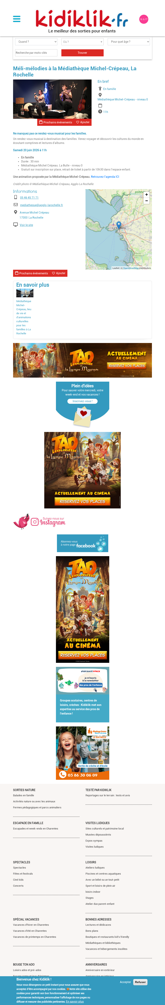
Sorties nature (24, 790)
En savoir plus (75, 1001)
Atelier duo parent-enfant (100, 903)
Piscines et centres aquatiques (103, 873)
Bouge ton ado (24, 964)
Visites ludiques (98, 823)
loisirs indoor (93, 891)
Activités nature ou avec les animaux (34, 801)
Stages (90, 897)
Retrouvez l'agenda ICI (105, 176)
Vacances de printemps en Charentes (34, 936)
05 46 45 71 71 (29, 197)
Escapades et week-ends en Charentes (35, 828)
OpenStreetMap (131, 268)
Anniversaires (96, 964)
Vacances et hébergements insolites (106, 948)
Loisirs (91, 862)
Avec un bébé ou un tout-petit (102, 879)
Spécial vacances (26, 919)
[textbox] (82, 41)
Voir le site (26, 225)
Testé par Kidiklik (98, 790)
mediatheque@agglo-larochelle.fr (41, 205)
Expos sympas (94, 840)
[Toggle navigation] (16, 19)
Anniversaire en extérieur (100, 970)
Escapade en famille (28, 823)
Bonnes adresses (98, 919)
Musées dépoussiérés (98, 834)
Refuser (140, 982)
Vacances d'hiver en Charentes (31, 924)
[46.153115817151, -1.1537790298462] (118, 225)
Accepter (125, 982)
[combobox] (82, 41)
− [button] (146, 200)
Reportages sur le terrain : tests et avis (108, 795)
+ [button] (146, 194)
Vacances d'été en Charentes (30, 930)
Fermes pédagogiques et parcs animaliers (37, 807)
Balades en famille (23, 795)
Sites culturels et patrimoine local (105, 828)
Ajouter (85, 122)
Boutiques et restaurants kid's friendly (107, 936)
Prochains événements (57, 122)
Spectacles (21, 862)
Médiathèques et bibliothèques (103, 942)
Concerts (18, 885)
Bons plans (92, 930)
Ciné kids (18, 879)
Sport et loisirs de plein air (100, 885)
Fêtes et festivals (23, 873)
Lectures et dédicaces (98, 924)
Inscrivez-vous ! (83, 401)
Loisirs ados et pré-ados (27, 970)
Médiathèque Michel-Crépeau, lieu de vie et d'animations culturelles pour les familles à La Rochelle (23, 317)
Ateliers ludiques (95, 867)
